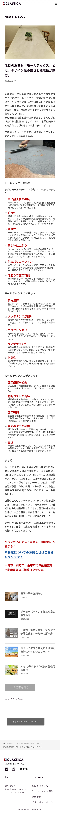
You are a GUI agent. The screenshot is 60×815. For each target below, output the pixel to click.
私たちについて (40, 785)
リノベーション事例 (42, 791)
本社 (7, 777)
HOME (9, 743)
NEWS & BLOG (15, 16)
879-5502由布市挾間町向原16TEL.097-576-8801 (15, 789)
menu (56, 4)
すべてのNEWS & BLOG (28, 743)
